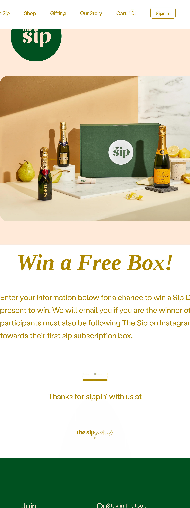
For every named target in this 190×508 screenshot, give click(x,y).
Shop (30, 13)
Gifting (58, 13)
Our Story (91, 13)
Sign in (163, 13)
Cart (125, 13)
